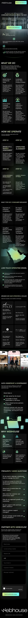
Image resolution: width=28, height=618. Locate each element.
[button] (14, 477)
